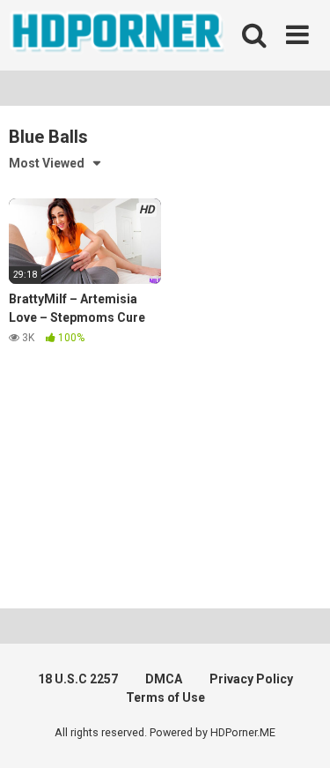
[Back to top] (297, 732)
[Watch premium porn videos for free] (119, 35)
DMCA (163, 679)
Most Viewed (46, 163)
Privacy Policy (251, 679)
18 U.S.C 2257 (78, 679)
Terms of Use (165, 697)
